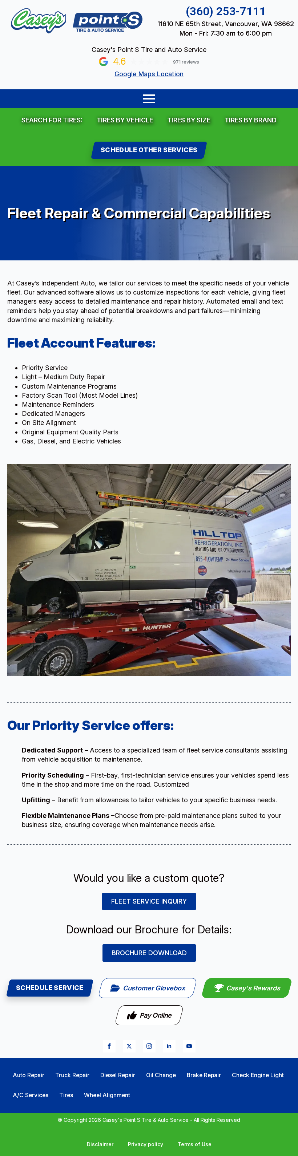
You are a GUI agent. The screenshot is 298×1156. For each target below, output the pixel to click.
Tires (66, 1095)
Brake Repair (204, 1075)
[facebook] (109, 1046)
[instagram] (149, 1046)
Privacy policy (145, 1144)
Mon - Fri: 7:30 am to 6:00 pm (226, 33)
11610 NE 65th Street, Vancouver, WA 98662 (225, 24)
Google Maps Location (149, 74)
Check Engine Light (258, 1075)
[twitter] (129, 1046)
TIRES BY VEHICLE (125, 120)
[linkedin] (169, 1046)
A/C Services (30, 1095)
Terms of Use (195, 1144)
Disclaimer (100, 1144)
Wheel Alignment (107, 1095)
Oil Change (161, 1075)
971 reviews (186, 62)
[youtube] (189, 1046)
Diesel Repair (117, 1075)
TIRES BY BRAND (251, 120)
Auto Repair (28, 1075)
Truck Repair (72, 1075)
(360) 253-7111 (226, 11)
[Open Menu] (149, 99)
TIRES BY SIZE (188, 120)
